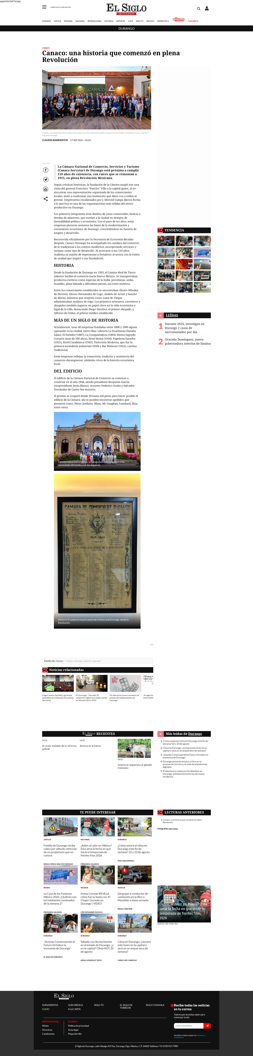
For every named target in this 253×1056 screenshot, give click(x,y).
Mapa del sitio (75, 1033)
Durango (126, 28)
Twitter (46, 182)
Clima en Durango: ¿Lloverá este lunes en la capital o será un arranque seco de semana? (185, 749)
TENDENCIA (174, 230)
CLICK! (46, 1009)
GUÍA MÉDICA (75, 1005)
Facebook (46, 172)
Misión (45, 1025)
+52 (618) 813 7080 (168, 1046)
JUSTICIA (57, 21)
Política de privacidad (78, 1025)
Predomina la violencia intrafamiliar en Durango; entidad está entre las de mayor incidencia (184, 774)
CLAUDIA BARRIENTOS (55, 140)
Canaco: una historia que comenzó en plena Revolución (182, 820)
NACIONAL (80, 21)
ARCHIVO (150, 21)
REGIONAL (68, 21)
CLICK (130, 21)
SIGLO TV (139, 21)
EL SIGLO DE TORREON (126, 1006)
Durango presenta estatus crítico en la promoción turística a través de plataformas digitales (185, 764)
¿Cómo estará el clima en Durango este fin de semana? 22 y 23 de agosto (185, 742)
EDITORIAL (108, 21)
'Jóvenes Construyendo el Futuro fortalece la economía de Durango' (185, 756)
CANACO (46, 48)
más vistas (173, 828)
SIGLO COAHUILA (155, 1005)
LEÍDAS (172, 315)
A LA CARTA (74, 1009)
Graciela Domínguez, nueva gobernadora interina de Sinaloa (188, 341)
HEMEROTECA (163, 21)
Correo (46, 192)
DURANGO (46, 21)
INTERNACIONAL (95, 21)
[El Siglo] (64, 1002)
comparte (46, 201)
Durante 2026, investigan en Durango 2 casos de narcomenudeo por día (184, 328)
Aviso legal (73, 1029)
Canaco (59, 660)
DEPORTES (120, 21)
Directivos (47, 1029)
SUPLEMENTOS (50, 1005)
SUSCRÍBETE (193, 21)
